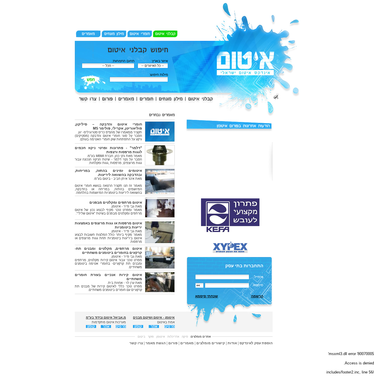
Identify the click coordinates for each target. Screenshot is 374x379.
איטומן (160, 336)
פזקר (151, 336)
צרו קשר (136, 343)
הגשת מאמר (156, 343)
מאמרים (187, 343)
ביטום (141, 336)
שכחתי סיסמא (206, 296)
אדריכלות (173, 336)
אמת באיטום (166, 322)
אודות (232, 343)
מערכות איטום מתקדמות (109, 322)
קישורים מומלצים (210, 343)
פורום (173, 343)
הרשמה (257, 296)
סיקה (185, 336)
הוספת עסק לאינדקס (256, 343)
